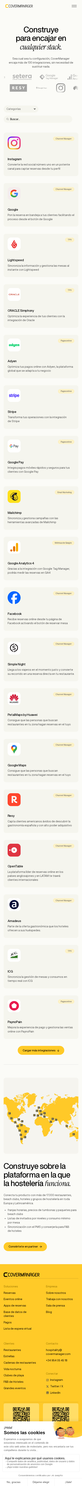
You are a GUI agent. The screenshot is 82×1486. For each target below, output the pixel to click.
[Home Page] (19, 6)
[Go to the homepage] (21, 1274)
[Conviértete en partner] (25, 1246)
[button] (74, 6)
